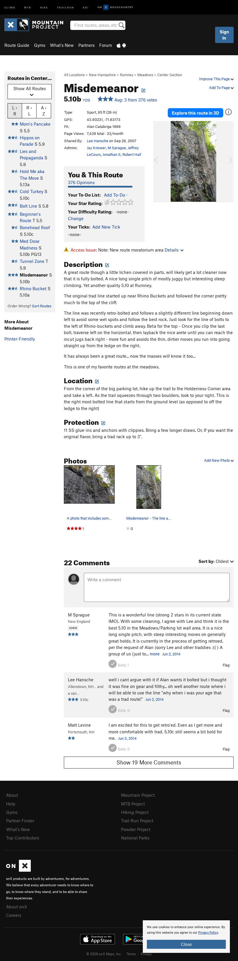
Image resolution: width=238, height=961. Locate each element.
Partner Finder (20, 820)
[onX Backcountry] (115, 7)
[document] (186, 936)
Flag (226, 665)
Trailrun (65, 7)
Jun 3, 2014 (127, 738)
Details (171, 249)
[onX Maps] (18, 870)
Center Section (169, 74)
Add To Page (220, 87)
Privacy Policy (208, 933)
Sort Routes (41, 306)
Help (10, 803)
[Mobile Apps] (121, 45)
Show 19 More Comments (148, 762)
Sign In (224, 34)
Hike (44, 7)
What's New (62, 45)
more (155, 653)
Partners (86, 45)
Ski (86, 7)
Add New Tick (106, 226)
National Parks (135, 837)
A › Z (43, 110)
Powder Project (135, 829)
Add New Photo (217, 460)
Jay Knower (96, 147)
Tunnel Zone (32, 261)
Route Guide (16, 45)
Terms (131, 954)
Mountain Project (138, 795)
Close (186, 944)
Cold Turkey (31, 191)
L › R (14, 110)
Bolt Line (28, 205)
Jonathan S (111, 154)
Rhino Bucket (33, 288)
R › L (29, 110)
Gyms (39, 45)
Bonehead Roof (35, 227)
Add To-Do (114, 194)
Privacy (146, 954)
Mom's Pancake (35, 123)
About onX (16, 906)
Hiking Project (135, 812)
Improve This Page (215, 78)
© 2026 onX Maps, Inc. (104, 954)
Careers (13, 915)
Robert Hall (131, 154)
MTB (27, 7)
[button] (159, 161)
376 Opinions (81, 182)
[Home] (36, 24)
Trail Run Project (137, 820)
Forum (105, 45)
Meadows (145, 74)
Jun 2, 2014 (171, 654)
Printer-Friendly (19, 338)
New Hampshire (102, 74)
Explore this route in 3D (195, 112)
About (12, 795)
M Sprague (117, 147)
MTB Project (133, 803)
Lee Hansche (97, 140)
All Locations (74, 74)
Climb (9, 7)
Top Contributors (22, 837)
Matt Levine (79, 725)
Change (76, 218)
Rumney (126, 74)
